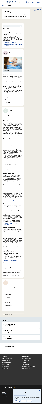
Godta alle (17, 400)
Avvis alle (23, 400)
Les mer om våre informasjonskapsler (20, 394)
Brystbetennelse (8, 307)
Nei (11, 348)
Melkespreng (7, 302)
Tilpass (29, 400)
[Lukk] (39, 390)
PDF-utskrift (38, 10)
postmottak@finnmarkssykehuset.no (7, 396)
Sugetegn (7, 99)
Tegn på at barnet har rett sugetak (11, 164)
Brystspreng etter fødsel (9, 299)
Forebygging (7, 297)
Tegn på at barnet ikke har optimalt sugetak (12, 166)
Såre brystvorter (8, 294)
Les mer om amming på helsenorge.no (9, 42)
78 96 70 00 (4, 393)
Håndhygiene (7, 102)
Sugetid (6, 169)
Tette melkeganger (8, 305)
